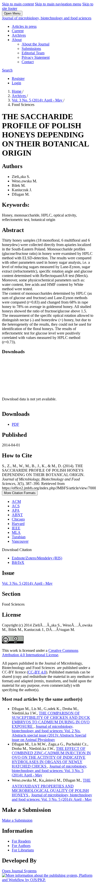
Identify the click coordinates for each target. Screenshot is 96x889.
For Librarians (23, 850)
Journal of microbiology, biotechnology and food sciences (46, 18)
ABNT (17, 515)
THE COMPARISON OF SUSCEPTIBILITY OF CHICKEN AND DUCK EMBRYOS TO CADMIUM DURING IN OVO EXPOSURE (51, 720)
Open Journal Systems (19, 871)
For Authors (21, 846)
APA (16, 510)
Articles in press (24, 26)
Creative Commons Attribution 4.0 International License (40, 652)
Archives (19, 35)
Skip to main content (18, 4)
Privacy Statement (36, 57)
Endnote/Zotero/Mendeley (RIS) (37, 558)
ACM (16, 501)
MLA (16, 532)
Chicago (18, 519)
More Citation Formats (20, 493)
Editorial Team (33, 53)
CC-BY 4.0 (37, 672)
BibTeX (18, 562)
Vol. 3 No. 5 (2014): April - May (37, 100)
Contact (28, 62)
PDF (15, 424)
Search (7, 70)
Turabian (19, 537)
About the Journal (35, 44)
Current (18, 31)
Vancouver (20, 541)
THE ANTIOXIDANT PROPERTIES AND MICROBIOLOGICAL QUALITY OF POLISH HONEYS (51, 787)
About (17, 40)
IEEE (16, 528)
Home (17, 91)
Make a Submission (17, 820)
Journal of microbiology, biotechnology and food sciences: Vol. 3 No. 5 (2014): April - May (49, 770)
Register (18, 78)
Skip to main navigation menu (58, 4)
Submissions (31, 48)
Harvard (18, 524)
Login (16, 83)
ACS (16, 506)
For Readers (21, 841)
